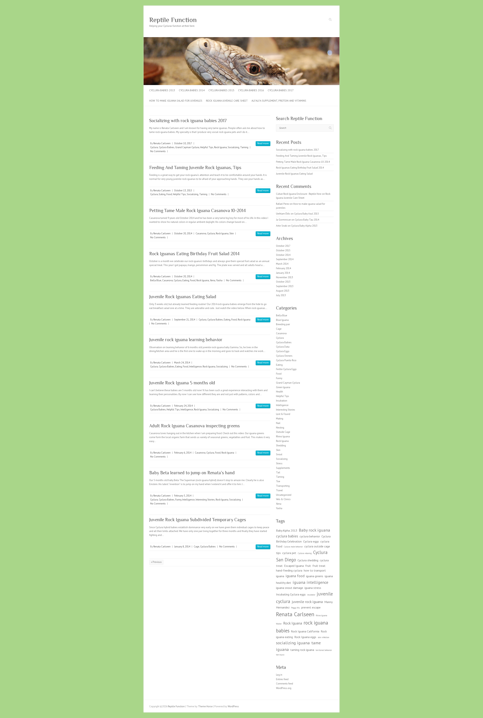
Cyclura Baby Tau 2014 (307, 219)
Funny (178, 499)
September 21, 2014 (184, 319)
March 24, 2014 (182, 362)
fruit (308, 566)
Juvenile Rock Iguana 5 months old (182, 382)
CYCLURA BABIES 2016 (251, 90)
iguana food (295, 575)
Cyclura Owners (284, 355)
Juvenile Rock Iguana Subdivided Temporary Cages (197, 519)
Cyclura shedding (308, 560)
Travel (279, 490)
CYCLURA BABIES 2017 (281, 90)
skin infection (323, 637)
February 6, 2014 (182, 452)
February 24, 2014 (183, 405)
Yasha (219, 280)
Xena (212, 280)
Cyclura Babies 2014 (192, 90)
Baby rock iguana (314, 530)
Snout (279, 454)
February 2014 (283, 268)
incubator (311, 594)
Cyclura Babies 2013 (162, 90)
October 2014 (283, 255)
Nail (278, 423)
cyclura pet (289, 553)
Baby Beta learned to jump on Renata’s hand (192, 472)
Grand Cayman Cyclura (187, 147)
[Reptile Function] (241, 39)
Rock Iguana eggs (305, 637)
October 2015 (283, 250)
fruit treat (318, 566)
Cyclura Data (282, 346)
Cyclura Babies (166, 147)
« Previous (156, 562)
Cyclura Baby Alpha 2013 (304, 225)
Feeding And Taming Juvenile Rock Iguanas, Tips (195, 167)
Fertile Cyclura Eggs (286, 369)
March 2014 (282, 263)
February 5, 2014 (182, 495)
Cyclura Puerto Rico (286, 360)
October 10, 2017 (183, 143)
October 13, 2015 (183, 190)
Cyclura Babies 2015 (221, 90)
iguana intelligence (310, 582)
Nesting (280, 427)
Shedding (281, 445)
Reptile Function (173, 20)
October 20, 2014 (183, 233)
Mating (279, 418)
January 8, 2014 (182, 546)
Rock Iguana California (305, 631)
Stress (279, 463)
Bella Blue (155, 280)
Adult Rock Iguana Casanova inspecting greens (194, 425)
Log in (279, 674)
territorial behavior (324, 650)
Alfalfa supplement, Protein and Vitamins (278, 100)
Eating (162, 194)
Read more (263, 143)
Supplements (283, 468)
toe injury (280, 654)
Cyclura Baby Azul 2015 (306, 213)
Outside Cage (283, 432)
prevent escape (311, 607)
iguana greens (314, 576)
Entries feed (282, 679)
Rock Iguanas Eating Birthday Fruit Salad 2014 (194, 253)
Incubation (281, 400)
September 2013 (284, 286)
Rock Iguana (220, 147)
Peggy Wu (295, 607)
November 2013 (284, 277)
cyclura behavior (310, 536)
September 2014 (284, 259)
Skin (231, 233)
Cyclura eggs (311, 541)
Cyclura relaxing (305, 553)
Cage (196, 546)
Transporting (283, 485)
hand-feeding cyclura (289, 570)
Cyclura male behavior (293, 546)
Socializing (233, 147)
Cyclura (154, 147)
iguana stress (313, 588)
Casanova (201, 233)
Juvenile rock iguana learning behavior (185, 339)
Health (279, 391)
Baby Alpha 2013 (286, 530)
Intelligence (195, 366)
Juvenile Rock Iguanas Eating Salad (182, 296)
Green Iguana (283, 387)
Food (169, 194)
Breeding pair (283, 324)
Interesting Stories (205, 499)
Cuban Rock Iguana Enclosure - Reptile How (298, 193)
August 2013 (282, 290)
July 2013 (281, 295)
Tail (278, 472)
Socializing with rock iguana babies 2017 (188, 120)
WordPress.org (283, 688)
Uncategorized (283, 495)
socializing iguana (293, 642)
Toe (278, 481)
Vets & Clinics (283, 499)
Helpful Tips (206, 147)
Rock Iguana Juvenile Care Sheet (227, 100)
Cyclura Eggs (282, 351)
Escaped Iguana (294, 566)
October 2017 (283, 246)
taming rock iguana (302, 650)
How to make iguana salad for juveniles (175, 100)
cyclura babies (287, 536)
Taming (244, 147)
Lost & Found (283, 414)
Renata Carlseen (162, 143)
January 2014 (283, 272)
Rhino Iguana (283, 436)
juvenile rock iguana (307, 601)
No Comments (158, 151)
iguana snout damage (289, 588)
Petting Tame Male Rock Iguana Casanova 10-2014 (197, 210)
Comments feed (284, 683)
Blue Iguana (282, 320)
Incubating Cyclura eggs (291, 594)
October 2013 (283, 281)
